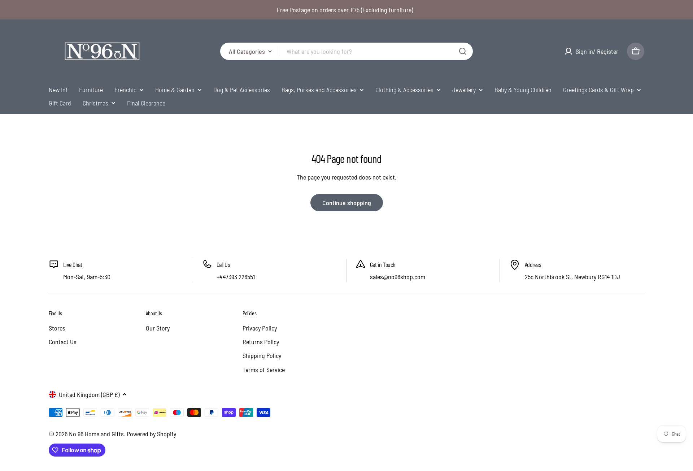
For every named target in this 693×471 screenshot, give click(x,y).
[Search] (462, 51)
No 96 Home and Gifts (96, 434)
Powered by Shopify (151, 434)
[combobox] (346, 51)
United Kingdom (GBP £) (89, 394)
